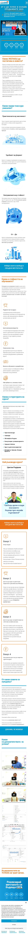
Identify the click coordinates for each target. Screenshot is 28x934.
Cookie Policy (5, 932)
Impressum (21, 931)
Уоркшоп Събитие (10, 444)
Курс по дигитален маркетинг (13, 447)
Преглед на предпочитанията (14, 928)
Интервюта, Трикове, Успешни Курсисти (13, 450)
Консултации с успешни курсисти (14, 441)
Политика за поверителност (13, 932)
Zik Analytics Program (11, 438)
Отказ (14, 924)
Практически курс (10, 432)
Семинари (7, 435)
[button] (26, 902)
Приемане (14, 921)
